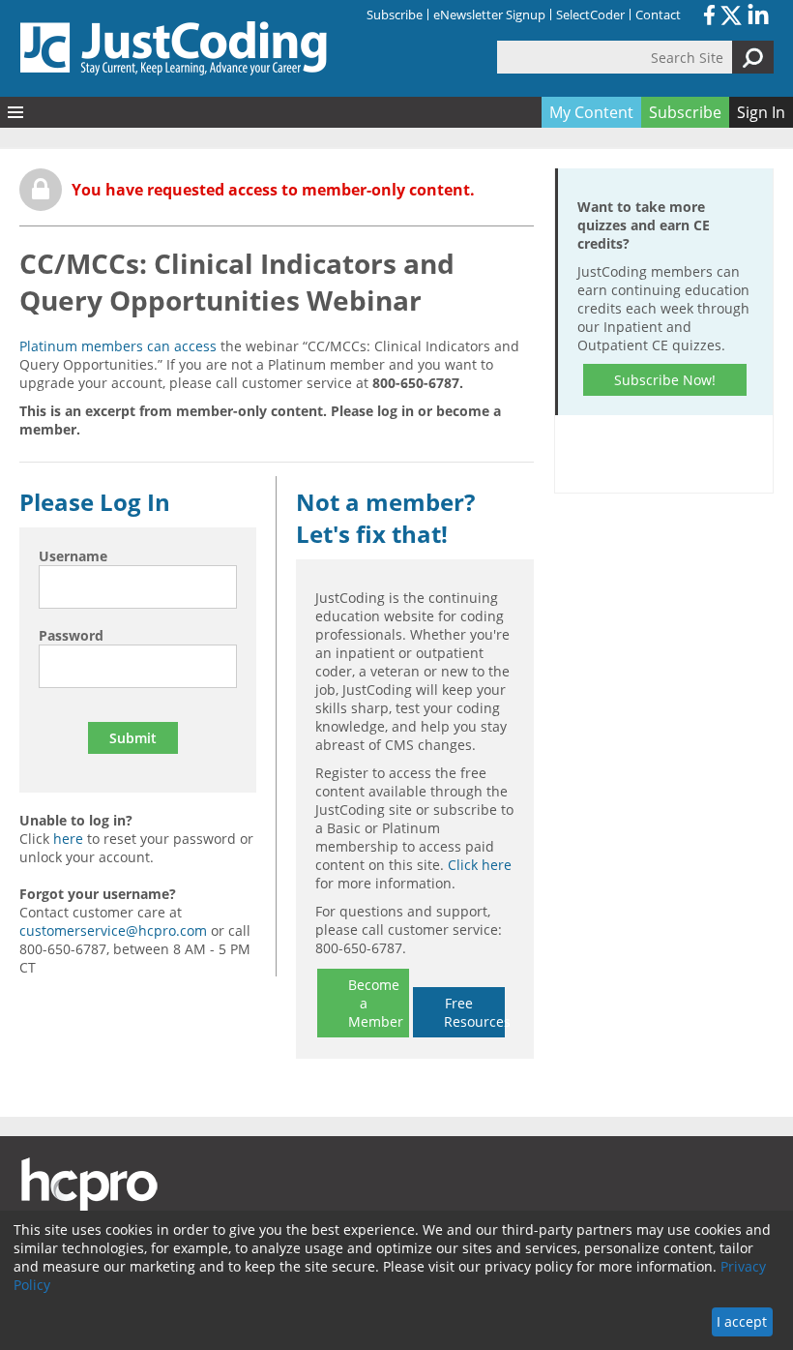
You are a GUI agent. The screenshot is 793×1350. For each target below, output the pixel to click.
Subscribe (395, 14)
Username (73, 556)
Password (71, 635)
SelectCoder (590, 14)
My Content (591, 112)
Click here (480, 864)
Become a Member (375, 1003)
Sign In (761, 112)
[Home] (174, 48)
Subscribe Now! (665, 380)
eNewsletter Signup (489, 14)
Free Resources (474, 1012)
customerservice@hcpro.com (113, 930)
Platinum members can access (118, 346)
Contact (658, 14)
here (68, 838)
